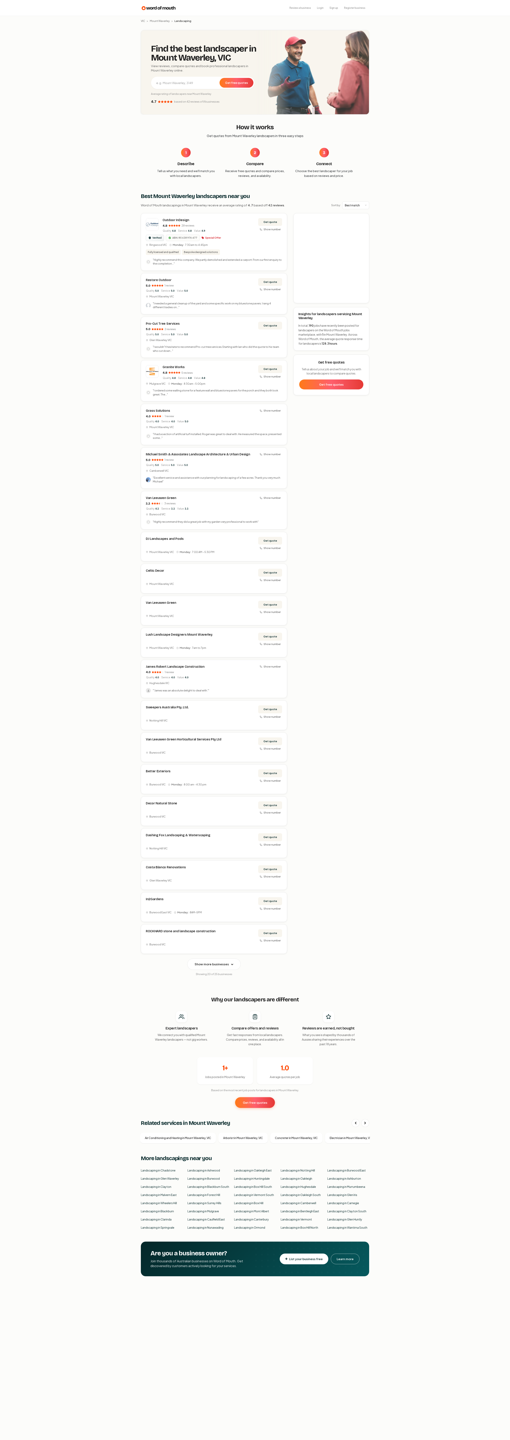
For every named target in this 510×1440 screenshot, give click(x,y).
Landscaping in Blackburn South (208, 1186)
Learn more (345, 1259)
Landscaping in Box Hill (248, 1203)
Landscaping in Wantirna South (347, 1227)
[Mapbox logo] (304, 299)
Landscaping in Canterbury (251, 1219)
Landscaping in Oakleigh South (301, 1195)
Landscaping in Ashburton (344, 1178)
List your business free (306, 1259)
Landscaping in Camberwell (298, 1203)
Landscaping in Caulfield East (206, 1219)
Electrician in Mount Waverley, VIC (351, 1138)
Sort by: (336, 205)
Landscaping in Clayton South (346, 1211)
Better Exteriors (158, 771)
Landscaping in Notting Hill (298, 1170)
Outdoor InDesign (176, 220)
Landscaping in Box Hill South (253, 1186)
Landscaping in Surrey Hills (204, 1203)
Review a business (300, 7)
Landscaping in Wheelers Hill (159, 1203)
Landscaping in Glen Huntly (344, 1219)
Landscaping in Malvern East (159, 1195)
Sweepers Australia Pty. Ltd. (167, 707)
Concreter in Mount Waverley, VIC (296, 1138)
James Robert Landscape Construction (175, 667)
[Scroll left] (356, 1123)
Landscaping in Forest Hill (203, 1195)
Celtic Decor (155, 570)
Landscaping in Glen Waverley (160, 1178)
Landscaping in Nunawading (205, 1227)
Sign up (334, 7)
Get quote (270, 221)
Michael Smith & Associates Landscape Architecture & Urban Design (198, 454)
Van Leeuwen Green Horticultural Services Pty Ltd (183, 739)
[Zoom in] (364, 218)
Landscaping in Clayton (156, 1186)
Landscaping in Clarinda (156, 1219)
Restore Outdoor (158, 280)
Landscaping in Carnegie (343, 1203)
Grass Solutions (158, 411)
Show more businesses (212, 964)
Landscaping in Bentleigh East (300, 1211)
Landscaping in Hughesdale (298, 1186)
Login (320, 7)
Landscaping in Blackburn (157, 1211)
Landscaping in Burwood (203, 1178)
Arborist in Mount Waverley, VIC (243, 1138)
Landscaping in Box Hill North (299, 1227)
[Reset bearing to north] (364, 230)
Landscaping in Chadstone (158, 1170)
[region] (331, 258)
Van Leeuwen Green (161, 498)
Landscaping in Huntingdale (252, 1178)
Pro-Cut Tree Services (162, 323)
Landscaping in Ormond (249, 1227)
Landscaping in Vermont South (254, 1195)
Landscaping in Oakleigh (296, 1178)
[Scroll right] (365, 1123)
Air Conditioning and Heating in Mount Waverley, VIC (178, 1138)
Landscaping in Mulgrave (203, 1211)
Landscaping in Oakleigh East (253, 1170)
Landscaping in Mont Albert (251, 1211)
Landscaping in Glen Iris (342, 1195)
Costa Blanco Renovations (166, 867)
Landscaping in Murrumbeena (346, 1186)
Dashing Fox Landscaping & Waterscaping (178, 835)
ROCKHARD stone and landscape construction (181, 931)
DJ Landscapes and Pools (165, 539)
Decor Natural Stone (161, 803)
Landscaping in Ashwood (203, 1170)
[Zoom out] (364, 224)
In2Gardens (155, 899)
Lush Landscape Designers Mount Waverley (179, 634)
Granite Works (174, 367)
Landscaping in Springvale (157, 1227)
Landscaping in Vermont (296, 1219)
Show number (272, 229)
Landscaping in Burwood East (346, 1170)
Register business (354, 7)
